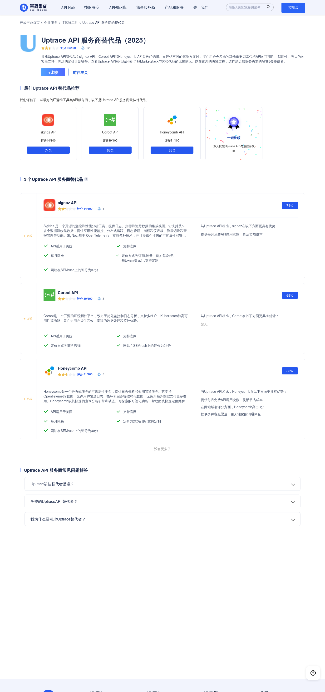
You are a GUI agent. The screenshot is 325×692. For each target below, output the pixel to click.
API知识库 (118, 7)
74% (48, 150)
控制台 (293, 7)
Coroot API (110, 132)
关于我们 (200, 7)
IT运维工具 (70, 22)
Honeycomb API (172, 132)
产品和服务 (174, 7)
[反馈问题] (313, 673)
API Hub (68, 7)
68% (110, 150)
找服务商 (91, 7)
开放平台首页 (30, 22)
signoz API (48, 132)
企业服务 (50, 22)
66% (172, 150)
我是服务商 (145, 7)
